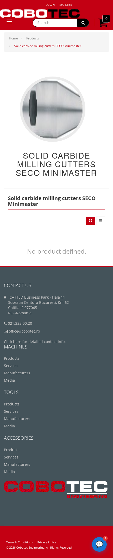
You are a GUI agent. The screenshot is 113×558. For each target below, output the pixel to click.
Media (9, 380)
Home (13, 38)
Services (11, 365)
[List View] (100, 221)
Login (50, 5)
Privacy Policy (46, 542)
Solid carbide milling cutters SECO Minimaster (47, 46)
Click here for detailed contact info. (35, 341)
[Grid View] (90, 221)
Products (32, 38)
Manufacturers (17, 372)
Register (65, 5)
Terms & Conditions (19, 542)
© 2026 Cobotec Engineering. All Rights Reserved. (39, 547)
